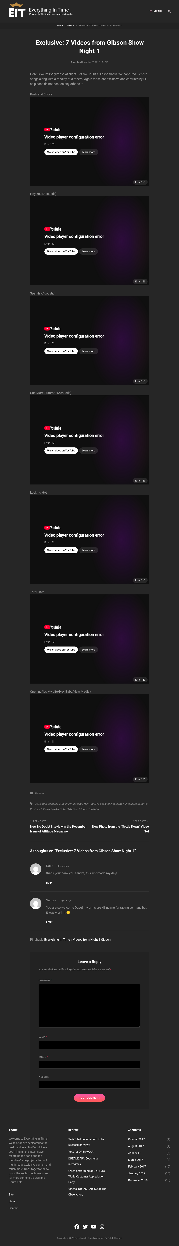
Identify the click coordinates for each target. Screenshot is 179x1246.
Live (96, 803)
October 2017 (136, 1139)
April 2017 (134, 1153)
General (70, 25)
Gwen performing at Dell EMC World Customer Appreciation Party (86, 1176)
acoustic (53, 803)
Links (12, 1201)
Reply (49, 883)
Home (60, 25)
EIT (106, 62)
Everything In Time (49, 10)
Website (44, 1077)
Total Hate (66, 809)
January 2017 (136, 1173)
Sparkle (55, 809)
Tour (75, 809)
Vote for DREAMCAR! (81, 1151)
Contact (13, 1208)
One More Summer (136, 803)
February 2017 (137, 1166)
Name (43, 1037)
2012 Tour (41, 803)
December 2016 (138, 1180)
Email (43, 1057)
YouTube (93, 809)
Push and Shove (40, 809)
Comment (45, 980)
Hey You (89, 803)
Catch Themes (115, 1238)
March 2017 (135, 1159)
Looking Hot (107, 803)
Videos (83, 809)
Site (11, 1194)
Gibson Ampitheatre (71, 803)
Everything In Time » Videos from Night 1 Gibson (77, 939)
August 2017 (136, 1146)
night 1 (120, 803)
